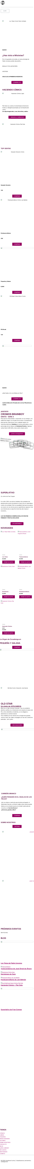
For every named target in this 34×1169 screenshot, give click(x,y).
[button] (17, 7)
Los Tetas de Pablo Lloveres (11, 963)
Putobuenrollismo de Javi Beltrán (13, 980)
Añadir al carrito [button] (8, 562)
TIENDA (3, 1130)
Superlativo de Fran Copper (11, 1009)
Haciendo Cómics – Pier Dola (12, 985)
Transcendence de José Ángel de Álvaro (16, 969)
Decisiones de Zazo (8, 974)
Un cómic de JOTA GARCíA (11, 706)
